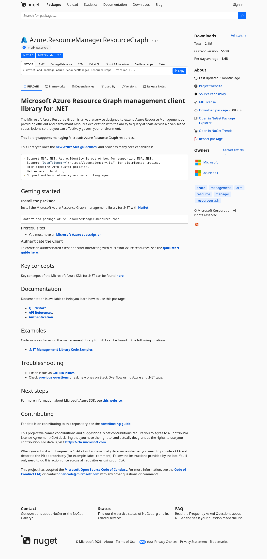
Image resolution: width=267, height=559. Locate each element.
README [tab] (33, 86)
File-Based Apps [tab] (144, 64)
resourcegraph (208, 200)
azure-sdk (210, 173)
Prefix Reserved (38, 47)
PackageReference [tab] (61, 64)
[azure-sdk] (198, 173)
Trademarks (219, 541)
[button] (179, 71)
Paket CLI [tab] (94, 64)
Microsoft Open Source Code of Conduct (96, 469)
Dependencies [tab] (84, 86)
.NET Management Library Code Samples (61, 349)
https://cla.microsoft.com (85, 442)
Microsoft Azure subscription (79, 234)
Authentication (41, 317)
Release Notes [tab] (156, 86)
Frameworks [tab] (56, 86)
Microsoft (210, 162)
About (108, 541)
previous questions (54, 377)
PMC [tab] (41, 64)
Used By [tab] (109, 86)
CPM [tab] (80, 64)
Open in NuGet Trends (215, 131)
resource (203, 194)
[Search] (242, 15)
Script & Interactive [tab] (117, 64)
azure (201, 188)
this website (112, 400)
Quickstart (37, 308)
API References (40, 312)
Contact (28, 508)
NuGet (143, 207)
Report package (211, 139)
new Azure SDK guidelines (76, 147)
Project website (210, 86)
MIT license (207, 102)
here (120, 275)
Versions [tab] (131, 86)
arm (239, 188)
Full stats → (238, 35)
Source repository (212, 94)
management (221, 188)
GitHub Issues (64, 373)
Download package (213, 110)
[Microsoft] (198, 162)
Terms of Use (126, 541)
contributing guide (115, 424)
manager (222, 194)
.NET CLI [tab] (28, 64)
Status (104, 508)
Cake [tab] (162, 64)
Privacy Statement (193, 541)
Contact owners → (233, 152)
